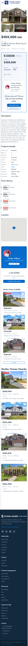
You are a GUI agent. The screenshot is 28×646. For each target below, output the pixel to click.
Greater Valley (4, 618)
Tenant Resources (5, 579)
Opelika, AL (4, 616)
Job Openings (4, 565)
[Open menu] (2, 2)
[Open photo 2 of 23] (7, 28)
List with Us (3, 550)
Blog (2, 592)
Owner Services (4, 576)
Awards (3, 597)
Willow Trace (14, 164)
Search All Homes (14, 108)
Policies (3, 581)
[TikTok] (14, 531)
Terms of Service (8, 644)
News (2, 594)
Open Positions (4, 600)
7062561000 (6, 631)
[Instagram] (6, 531)
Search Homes (4, 539)
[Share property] (5, 42)
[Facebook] (2, 531)
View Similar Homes (14, 105)
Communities (4, 542)
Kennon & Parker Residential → (10, 527)
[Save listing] (2, 42)
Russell (13, 167)
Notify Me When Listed (14, 281)
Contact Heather (14, 264)
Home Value (4, 547)
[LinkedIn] (10, 531)
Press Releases (4, 589)
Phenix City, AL (4, 610)
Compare (6, 387)
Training (3, 563)
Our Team (3, 544)
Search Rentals (4, 573)
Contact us (5, 633)
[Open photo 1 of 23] (14, 16)
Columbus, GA (4, 608)
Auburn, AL (3, 613)
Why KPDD (3, 560)
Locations (3, 552)
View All (14, 362)
